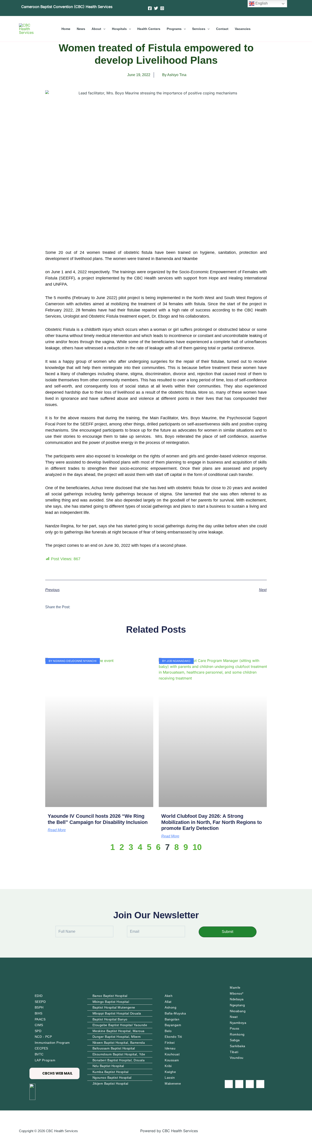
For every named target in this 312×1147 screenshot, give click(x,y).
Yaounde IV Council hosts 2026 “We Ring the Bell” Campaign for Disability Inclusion (98, 819)
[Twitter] (156, 8)
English (261, 3)
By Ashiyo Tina (174, 75)
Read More (57, 830)
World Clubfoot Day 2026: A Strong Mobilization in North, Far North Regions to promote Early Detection (211, 822)
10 (197, 847)
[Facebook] (150, 8)
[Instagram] (162, 8)
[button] (103, 29)
